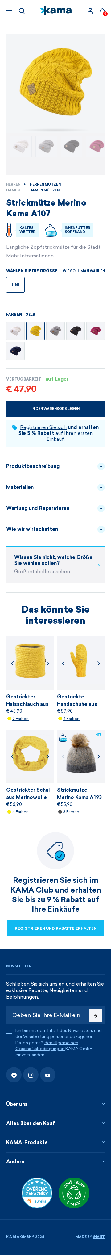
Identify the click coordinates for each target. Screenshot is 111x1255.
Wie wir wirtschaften (32, 529)
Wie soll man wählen (84, 271)
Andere (15, 1162)
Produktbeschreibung (33, 466)
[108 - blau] (15, 351)
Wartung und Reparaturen (37, 508)
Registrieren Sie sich (43, 427)
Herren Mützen (45, 184)
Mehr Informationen (30, 256)
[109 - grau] (55, 331)
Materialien (20, 487)
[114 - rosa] (95, 331)
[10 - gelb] (35, 331)
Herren (13, 184)
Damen (13, 190)
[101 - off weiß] (15, 331)
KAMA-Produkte (27, 1142)
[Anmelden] (90, 11)
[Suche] (21, 11)
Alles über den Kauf (30, 1123)
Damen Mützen (44, 190)
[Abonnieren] (95, 1015)
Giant (99, 1237)
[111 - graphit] (75, 331)
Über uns (17, 1104)
